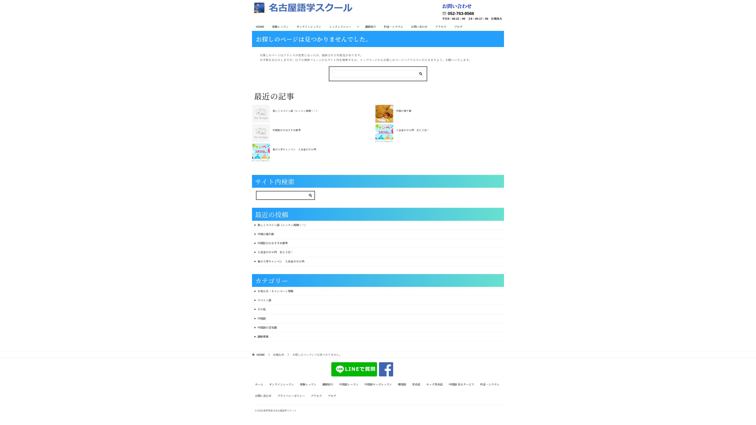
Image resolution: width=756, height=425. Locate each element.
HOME (260, 26)
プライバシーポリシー (291, 395)
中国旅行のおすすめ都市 (287, 130)
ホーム (259, 384)
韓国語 (402, 384)
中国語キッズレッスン (378, 384)
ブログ (458, 26)
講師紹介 (370, 26)
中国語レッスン (349, 384)
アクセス (440, 26)
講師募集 (263, 336)
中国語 (262, 318)
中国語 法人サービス (461, 384)
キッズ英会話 (434, 384)
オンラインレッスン (308, 26)
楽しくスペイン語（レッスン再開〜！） (296, 110)
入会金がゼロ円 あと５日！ (412, 130)
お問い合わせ (419, 26)
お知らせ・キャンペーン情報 (275, 291)
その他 (262, 309)
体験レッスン (280, 26)
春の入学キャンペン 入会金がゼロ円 (294, 149)
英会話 (416, 384)
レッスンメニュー (340, 26)
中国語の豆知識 (267, 327)
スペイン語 (264, 300)
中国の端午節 (403, 110)
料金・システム (393, 26)
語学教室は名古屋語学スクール (279, 410)
